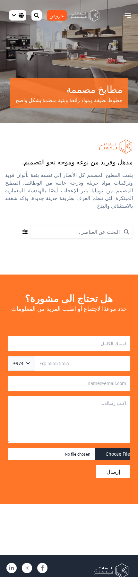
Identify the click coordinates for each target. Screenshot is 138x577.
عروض (56, 15)
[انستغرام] (27, 568)
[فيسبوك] (42, 568)
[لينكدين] (11, 568)
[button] (128, 15)
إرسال (113, 471)
